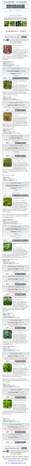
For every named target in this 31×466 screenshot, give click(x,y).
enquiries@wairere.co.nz (18, 463)
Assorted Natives (18, 10)
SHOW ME (23, 31)
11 (14, 42)
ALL (19, 42)
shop (9, 6)
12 (16, 42)
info (14, 6)
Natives (10, 10)
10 (11, 42)
